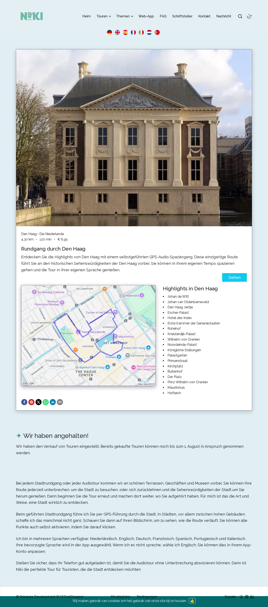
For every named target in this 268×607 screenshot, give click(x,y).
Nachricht (223, 16)
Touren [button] (102, 16)
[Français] (134, 32)
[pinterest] (31, 402)
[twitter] (39, 402)
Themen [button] (123, 16)
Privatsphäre (120, 597)
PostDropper (73, 597)
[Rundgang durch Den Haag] (134, 137)
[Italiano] (142, 32)
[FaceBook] (241, 597)
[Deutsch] (110, 32)
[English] (118, 32)
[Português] (158, 32)
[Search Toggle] (240, 16)
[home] (31, 16)
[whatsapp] (46, 402)
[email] (60, 402)
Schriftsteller (182, 16)
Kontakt (204, 16)
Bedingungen (147, 597)
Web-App (146, 16)
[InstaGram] (246, 597)
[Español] (126, 32)
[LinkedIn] (252, 597)
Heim (86, 16)
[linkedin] (53, 402)
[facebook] (24, 402)
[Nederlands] (150, 32)
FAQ (163, 16)
